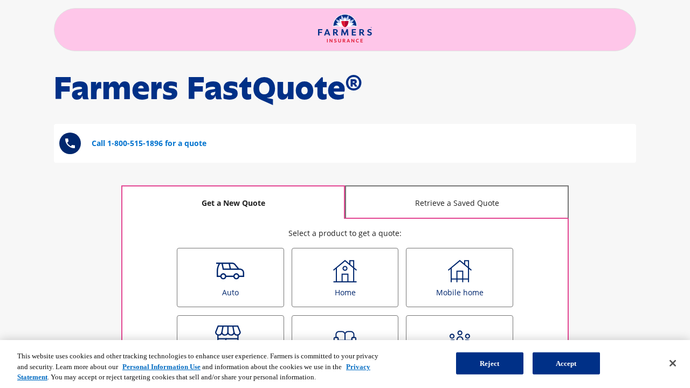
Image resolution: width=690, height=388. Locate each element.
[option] (230, 277)
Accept (566, 363)
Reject (489, 363)
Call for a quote (149, 143)
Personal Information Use (161, 367)
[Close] (673, 363)
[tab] (233, 202)
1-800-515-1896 (135, 143)
